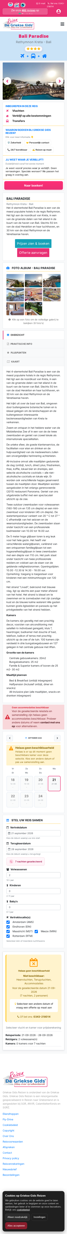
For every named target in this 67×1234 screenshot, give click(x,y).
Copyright (8, 1130)
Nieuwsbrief (10, 1169)
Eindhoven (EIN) (22, 926)
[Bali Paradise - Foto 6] (52, 294)
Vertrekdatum (18, 827)
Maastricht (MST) (23, 931)
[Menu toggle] (62, 23)
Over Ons (8, 1136)
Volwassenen (18, 869)
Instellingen (39, 1217)
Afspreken (9, 1147)
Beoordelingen (11, 1174)
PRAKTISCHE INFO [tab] (21, 343)
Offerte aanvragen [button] (33, 253)
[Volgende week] (57, 738)
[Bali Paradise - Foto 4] (15, 294)
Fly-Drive (8, 1119)
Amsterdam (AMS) (23, 921)
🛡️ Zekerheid (14, 142)
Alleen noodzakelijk (18, 1217)
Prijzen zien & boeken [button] (33, 243)
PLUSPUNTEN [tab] (18, 352)
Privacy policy (11, 1158)
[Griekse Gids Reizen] (18, 24)
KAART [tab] (15, 361)
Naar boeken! (33, 185)
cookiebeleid (23, 1209)
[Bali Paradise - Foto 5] (33, 294)
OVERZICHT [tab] (17, 334)
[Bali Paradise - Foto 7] (15, 308)
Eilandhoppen (11, 1113)
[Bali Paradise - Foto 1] (15, 280)
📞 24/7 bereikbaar (17, 149)
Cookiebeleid (10, 1124)
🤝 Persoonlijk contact (37, 142)
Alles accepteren (16, 1225)
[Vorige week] (9, 738)
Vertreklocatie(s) (20, 917)
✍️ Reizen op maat (42, 149)
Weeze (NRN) (49, 931)
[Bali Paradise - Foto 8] (33, 308)
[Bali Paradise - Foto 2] (33, 280)
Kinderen (15, 885)
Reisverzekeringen (13, 1163)
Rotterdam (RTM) (23, 935)
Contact (7, 1152)
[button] (7, 81)
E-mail (42, 3)
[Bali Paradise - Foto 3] (52, 280)
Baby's (13, 901)
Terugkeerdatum (20, 843)
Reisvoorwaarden (13, 1141)
